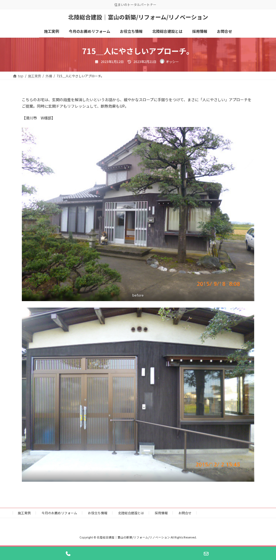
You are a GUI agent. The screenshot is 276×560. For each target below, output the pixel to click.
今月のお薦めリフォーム (59, 512)
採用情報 (161, 512)
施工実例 (24, 512)
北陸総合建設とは (131, 512)
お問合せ (184, 512)
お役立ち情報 (97, 512)
